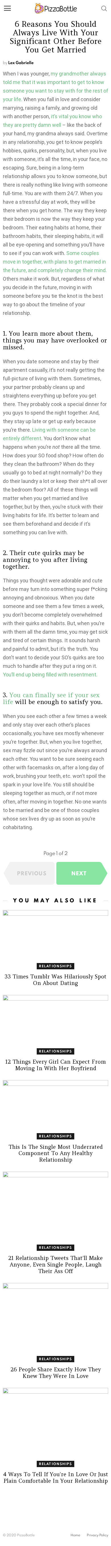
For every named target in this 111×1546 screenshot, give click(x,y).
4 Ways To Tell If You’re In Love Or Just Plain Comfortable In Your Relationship (55, 1477)
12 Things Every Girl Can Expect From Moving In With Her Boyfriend (55, 1065)
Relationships (55, 966)
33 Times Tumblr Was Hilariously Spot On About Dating (55, 979)
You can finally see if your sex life (51, 698)
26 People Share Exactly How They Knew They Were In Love (56, 1372)
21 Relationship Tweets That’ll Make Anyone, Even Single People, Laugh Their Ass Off (55, 1264)
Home (75, 1535)
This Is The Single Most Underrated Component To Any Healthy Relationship (56, 1153)
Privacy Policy (97, 1535)
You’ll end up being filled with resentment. (50, 675)
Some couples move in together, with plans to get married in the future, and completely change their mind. (55, 261)
